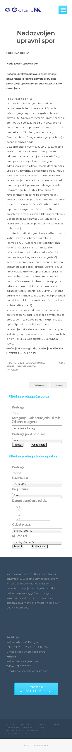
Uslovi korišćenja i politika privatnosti (26, 730)
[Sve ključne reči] (37, 542)
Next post (59, 385)
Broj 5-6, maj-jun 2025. (16, 733)
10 (15, 362)
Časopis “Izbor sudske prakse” (32, 725)
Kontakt (44, 728)
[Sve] (37, 495)
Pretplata (54, 725)
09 (11, 362)
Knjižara (34, 728)
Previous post (38, 385)
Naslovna (10, 725)
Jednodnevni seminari (17, 728)
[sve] (37, 440)
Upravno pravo (27, 366)
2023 (21, 362)
